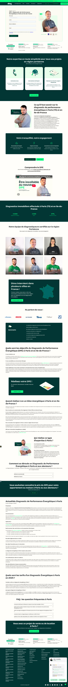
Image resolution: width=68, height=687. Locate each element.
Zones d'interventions (33, 660)
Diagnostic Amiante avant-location (21, 657)
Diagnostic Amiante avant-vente (21, 654)
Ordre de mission (44, 655)
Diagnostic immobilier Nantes (9, 678)
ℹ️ (0, 481)
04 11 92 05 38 (32, 655)
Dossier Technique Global (22, 672)
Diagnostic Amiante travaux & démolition (21, 659)
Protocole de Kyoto (18, 515)
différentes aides (22, 432)
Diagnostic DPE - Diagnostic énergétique (22, 652)
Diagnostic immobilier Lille (9, 670)
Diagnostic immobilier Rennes (9, 675)
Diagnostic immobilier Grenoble (9, 681)
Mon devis (34, 492)
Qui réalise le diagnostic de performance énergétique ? (36, 329)
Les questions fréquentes (31, 337)
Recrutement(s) (56, 652)
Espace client (47, 3)
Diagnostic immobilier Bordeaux (9, 659)
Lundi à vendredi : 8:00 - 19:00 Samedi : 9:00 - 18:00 (33, 653)
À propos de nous (56, 655)
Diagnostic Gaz (20, 666)
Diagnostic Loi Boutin (21, 669)
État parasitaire (20, 678)
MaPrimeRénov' (44, 546)
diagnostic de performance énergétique (28, 356)
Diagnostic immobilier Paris (9, 652)
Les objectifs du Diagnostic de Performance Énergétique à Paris (38, 325)
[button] (66, 658)
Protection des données (45, 652)
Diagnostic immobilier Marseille (9, 654)
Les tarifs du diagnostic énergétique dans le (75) (35, 335)
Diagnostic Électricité (21, 664)
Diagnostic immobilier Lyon (9, 657)
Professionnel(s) (56, 654)
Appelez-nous (40, 159)
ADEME (13, 518)
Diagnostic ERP (20, 671)
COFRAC (52, 446)
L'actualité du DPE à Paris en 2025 (32, 333)
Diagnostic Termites (21, 661)
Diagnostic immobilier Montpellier (9, 662)
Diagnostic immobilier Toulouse (9, 667)
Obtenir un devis (29, 339)
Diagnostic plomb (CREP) (22, 663)
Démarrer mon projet (34, 631)
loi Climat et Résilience (17, 530)
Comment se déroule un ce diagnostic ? (33, 331)
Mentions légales (44, 654)
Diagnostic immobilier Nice (9, 665)
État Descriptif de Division (21, 675)
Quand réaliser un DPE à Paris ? (32, 327)
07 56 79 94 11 (32, 657)
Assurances (43, 657)
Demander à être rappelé (30, 159)
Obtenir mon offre (34, 95)
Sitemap (31, 662)
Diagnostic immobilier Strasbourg (9, 673)
